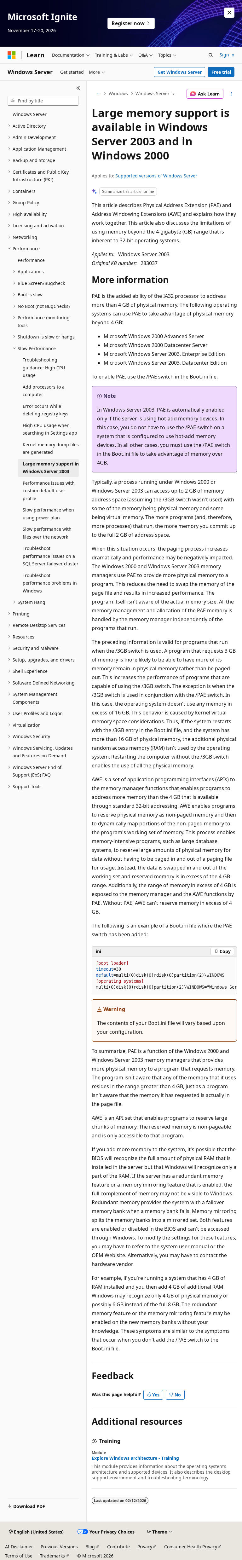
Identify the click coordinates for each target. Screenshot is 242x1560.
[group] (164, 975)
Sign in (227, 55)
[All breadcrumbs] (97, 94)
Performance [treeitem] (31, 260)
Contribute (118, 1547)
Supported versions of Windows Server (156, 176)
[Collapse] (78, 88)
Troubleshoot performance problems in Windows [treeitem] (50, 583)
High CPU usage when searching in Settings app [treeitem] (50, 429)
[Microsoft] (12, 55)
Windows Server (152, 93)
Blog (90, 1547)
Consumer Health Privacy (190, 1547)
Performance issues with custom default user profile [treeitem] (49, 490)
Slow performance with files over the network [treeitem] (47, 533)
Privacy (144, 1547)
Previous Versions (59, 1547)
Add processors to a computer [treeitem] (44, 391)
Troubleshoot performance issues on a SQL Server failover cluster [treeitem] (50, 556)
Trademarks (52, 1556)
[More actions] (231, 94)
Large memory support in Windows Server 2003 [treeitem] (51, 468)
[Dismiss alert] (229, 13)
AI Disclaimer (19, 1547)
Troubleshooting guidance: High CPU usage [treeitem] (44, 367)
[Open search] (211, 55)
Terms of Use (18, 1556)
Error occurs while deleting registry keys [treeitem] (45, 410)
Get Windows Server (180, 72)
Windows (118, 93)
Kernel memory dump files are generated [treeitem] (51, 448)
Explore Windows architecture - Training (135, 1458)
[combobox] (43, 101)
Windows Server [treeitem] (30, 114)
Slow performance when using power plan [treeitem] (48, 514)
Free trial (221, 72)
